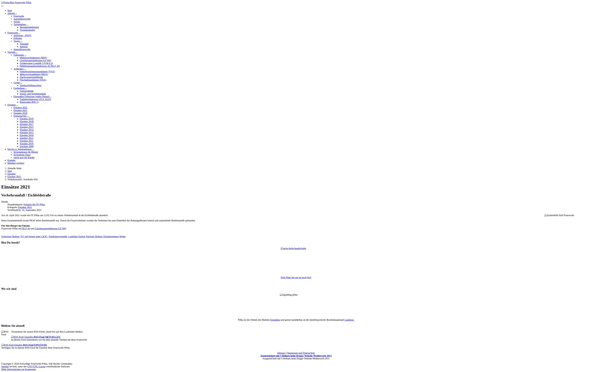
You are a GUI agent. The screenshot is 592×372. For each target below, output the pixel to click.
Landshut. (349, 320)
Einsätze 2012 (26, 138)
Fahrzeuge (19, 55)
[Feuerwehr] (19, 33)
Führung (18, 38)
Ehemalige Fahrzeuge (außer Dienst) (31, 96)
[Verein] (21, 41)
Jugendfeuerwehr (22, 19)
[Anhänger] (24, 69)
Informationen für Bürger (26, 152)
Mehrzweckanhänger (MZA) (34, 74)
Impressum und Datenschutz (301, 353)
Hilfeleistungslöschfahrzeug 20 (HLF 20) (40, 66)
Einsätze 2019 (26, 118)
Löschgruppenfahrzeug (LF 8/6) (35, 60)
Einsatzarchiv (20, 116)
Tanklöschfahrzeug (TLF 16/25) (35, 99)
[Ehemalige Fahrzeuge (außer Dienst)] (50, 97)
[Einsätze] (17, 105)
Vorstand (24, 44)
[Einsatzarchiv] (28, 116)
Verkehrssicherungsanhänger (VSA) (37, 71)
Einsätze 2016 (26, 135)
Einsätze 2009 (26, 146)
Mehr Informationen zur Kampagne (18, 369)
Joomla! (5, 366)
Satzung (24, 46)
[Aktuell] (16, 14)
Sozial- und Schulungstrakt (33, 93)
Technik (11, 52)
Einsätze (11, 105)
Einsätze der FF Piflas (34, 204)
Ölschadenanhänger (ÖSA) (33, 80)
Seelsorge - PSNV (22, 35)
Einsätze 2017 (26, 124)
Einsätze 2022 (20, 107)
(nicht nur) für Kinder (24, 157)
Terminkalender (27, 30)
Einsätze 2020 (20, 113)
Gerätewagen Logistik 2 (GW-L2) (36, 63)
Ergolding (275, 320)
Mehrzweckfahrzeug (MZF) (33, 57)
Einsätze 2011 (26, 141)
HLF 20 (26, 228)
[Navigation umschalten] (2, 6)
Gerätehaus (19, 88)
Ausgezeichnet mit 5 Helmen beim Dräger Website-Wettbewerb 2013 (296, 355)
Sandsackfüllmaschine (30, 85)
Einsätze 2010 (26, 143)
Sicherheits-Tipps (22, 154)
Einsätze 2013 (26, 132)
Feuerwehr (19, 16)
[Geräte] (21, 83)
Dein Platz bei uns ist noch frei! (296, 277)
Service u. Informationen (19, 149)
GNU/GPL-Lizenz (36, 366)
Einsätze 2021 (20, 110)
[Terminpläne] (27, 25)
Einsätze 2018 (26, 121)
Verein (17, 21)
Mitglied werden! (15, 163)
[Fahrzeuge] (25, 55)
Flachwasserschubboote (31, 77)
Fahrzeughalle (26, 91)
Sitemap (281, 353)
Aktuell (11, 13)
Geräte (17, 82)
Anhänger (18, 68)
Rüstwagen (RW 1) (29, 102)
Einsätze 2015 (26, 127)
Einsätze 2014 (26, 129)
